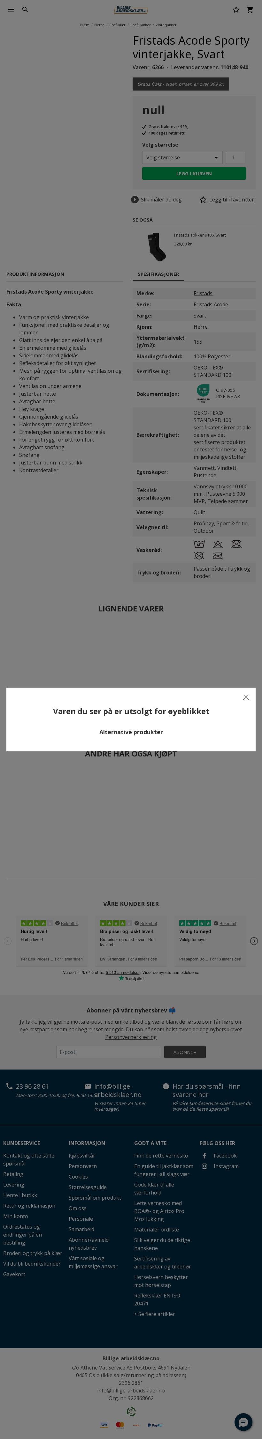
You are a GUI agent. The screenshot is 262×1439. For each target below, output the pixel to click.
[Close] (246, 697)
